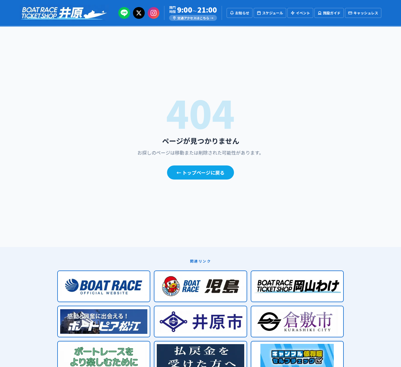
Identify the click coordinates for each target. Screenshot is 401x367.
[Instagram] (153, 13)
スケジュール (272, 12)
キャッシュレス (365, 12)
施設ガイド (332, 12)
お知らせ (242, 12)
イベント (303, 12)
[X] (139, 13)
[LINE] (124, 13)
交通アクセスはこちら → (195, 18)
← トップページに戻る (200, 172)
